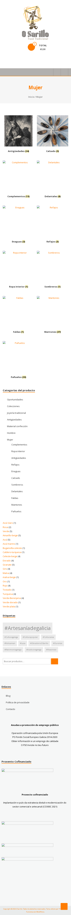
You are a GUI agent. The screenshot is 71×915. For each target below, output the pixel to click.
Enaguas (16, 471)
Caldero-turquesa (12, 552)
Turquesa (8, 593)
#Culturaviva (48, 637)
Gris (5, 568)
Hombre (11, 432)
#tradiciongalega (33, 649)
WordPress (40, 912)
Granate (7, 564)
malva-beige (9, 577)
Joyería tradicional (16, 412)
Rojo (5, 585)
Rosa (5, 527)
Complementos (19, 444)
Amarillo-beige (10, 535)
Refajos (15, 464)
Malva (6, 573)
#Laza (22, 643)
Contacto (10, 709)
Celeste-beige (10, 556)
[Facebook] (6, 58)
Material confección (17, 426)
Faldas (14, 498)
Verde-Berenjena (12, 598)
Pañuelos (16, 511)
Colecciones (13, 406)
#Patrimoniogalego (13, 649)
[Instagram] (14, 58)
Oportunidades (15, 399)
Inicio (31, 96)
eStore (53, 909)
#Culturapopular (30, 637)
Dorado (7, 560)
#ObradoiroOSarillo (39, 643)
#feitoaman (9, 643)
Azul (5, 539)
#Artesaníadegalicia (27, 628)
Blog (8, 695)
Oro (5, 581)
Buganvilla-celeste (12, 548)
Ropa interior (18, 451)
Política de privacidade (17, 702)
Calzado (15, 478)
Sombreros (17, 484)
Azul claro (8, 522)
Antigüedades (14, 419)
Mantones (16, 504)
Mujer (10, 439)
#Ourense (57, 643)
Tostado (7, 589)
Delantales (17, 491)
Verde (6, 531)
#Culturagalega (11, 637)
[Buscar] (54, 661)
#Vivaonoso (51, 649)
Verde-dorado (10, 602)
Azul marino (9, 543)
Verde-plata (9, 606)
